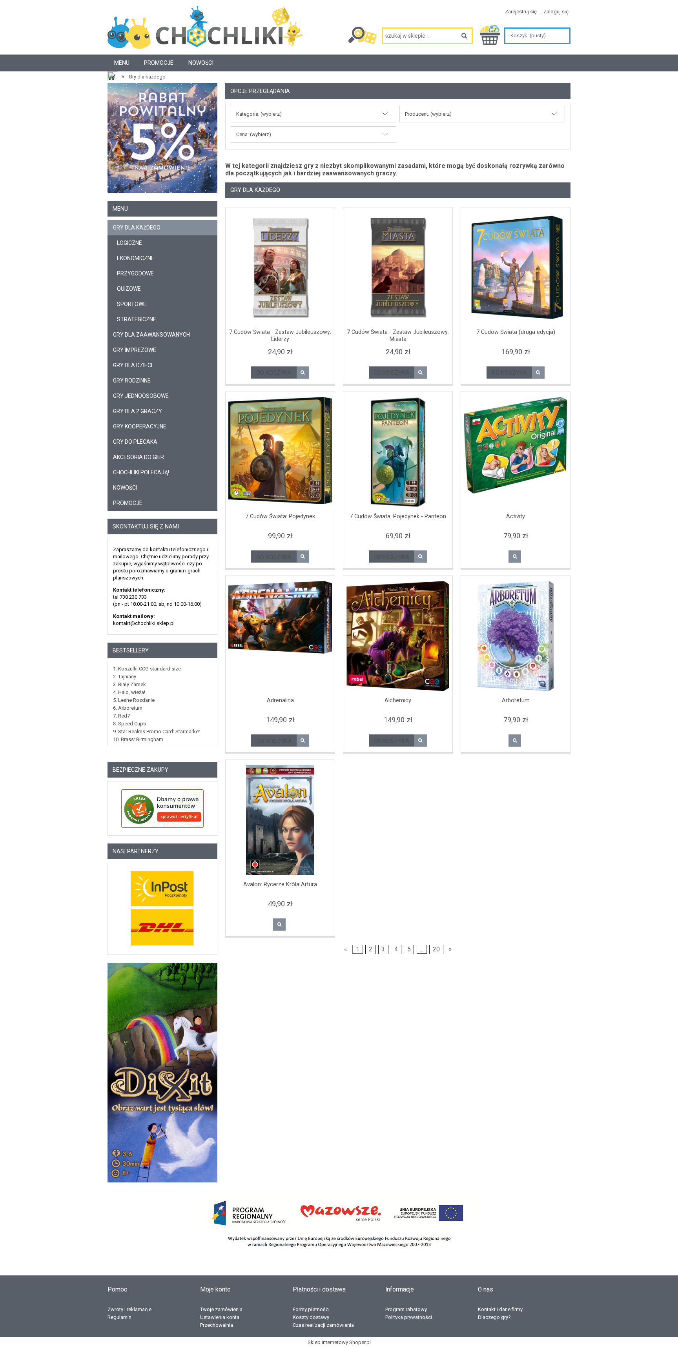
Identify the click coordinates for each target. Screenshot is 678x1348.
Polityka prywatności (408, 1317)
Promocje (127, 503)
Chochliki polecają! (141, 472)
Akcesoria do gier (138, 457)
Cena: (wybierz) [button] (253, 134)
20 (436, 949)
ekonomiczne (135, 258)
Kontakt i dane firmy (500, 1309)
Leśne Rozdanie (136, 700)
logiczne (129, 243)
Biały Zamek (132, 684)
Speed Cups (132, 724)
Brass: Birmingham (142, 739)
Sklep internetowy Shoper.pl (339, 1342)
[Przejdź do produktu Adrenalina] (280, 636)
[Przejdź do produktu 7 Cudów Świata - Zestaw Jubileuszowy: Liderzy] (280, 268)
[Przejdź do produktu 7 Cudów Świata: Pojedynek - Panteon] (398, 452)
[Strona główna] (205, 30)
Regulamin (119, 1317)
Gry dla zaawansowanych (151, 335)
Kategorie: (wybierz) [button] (259, 114)
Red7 (124, 716)
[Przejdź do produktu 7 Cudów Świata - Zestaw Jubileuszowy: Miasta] (398, 268)
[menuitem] (122, 63)
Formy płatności (311, 1309)
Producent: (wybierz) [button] (428, 114)
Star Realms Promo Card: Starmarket (159, 731)
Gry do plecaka (135, 442)
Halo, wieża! (131, 692)
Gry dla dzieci (132, 365)
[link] (162, 1072)
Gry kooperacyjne (139, 426)
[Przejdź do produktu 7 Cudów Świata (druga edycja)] (516, 268)
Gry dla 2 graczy (137, 411)
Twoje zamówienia (221, 1309)
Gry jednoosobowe (141, 396)
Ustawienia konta (219, 1317)
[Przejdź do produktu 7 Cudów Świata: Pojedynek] (280, 452)
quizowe (129, 289)
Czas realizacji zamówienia (323, 1325)
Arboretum (130, 708)
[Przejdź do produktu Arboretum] (516, 636)
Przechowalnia (216, 1325)
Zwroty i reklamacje (129, 1309)
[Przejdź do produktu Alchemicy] (398, 636)
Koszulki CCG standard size (149, 669)
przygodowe (135, 273)
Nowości (125, 488)
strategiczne (136, 319)
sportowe (131, 304)
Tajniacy (127, 676)
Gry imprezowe (134, 350)
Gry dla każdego (136, 227)
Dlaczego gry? (494, 1317)
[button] (303, 372)
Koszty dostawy (311, 1317)
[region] (162, 1072)
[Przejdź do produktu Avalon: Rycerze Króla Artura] (280, 820)
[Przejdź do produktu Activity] (516, 452)
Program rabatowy (406, 1309)
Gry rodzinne (132, 380)
